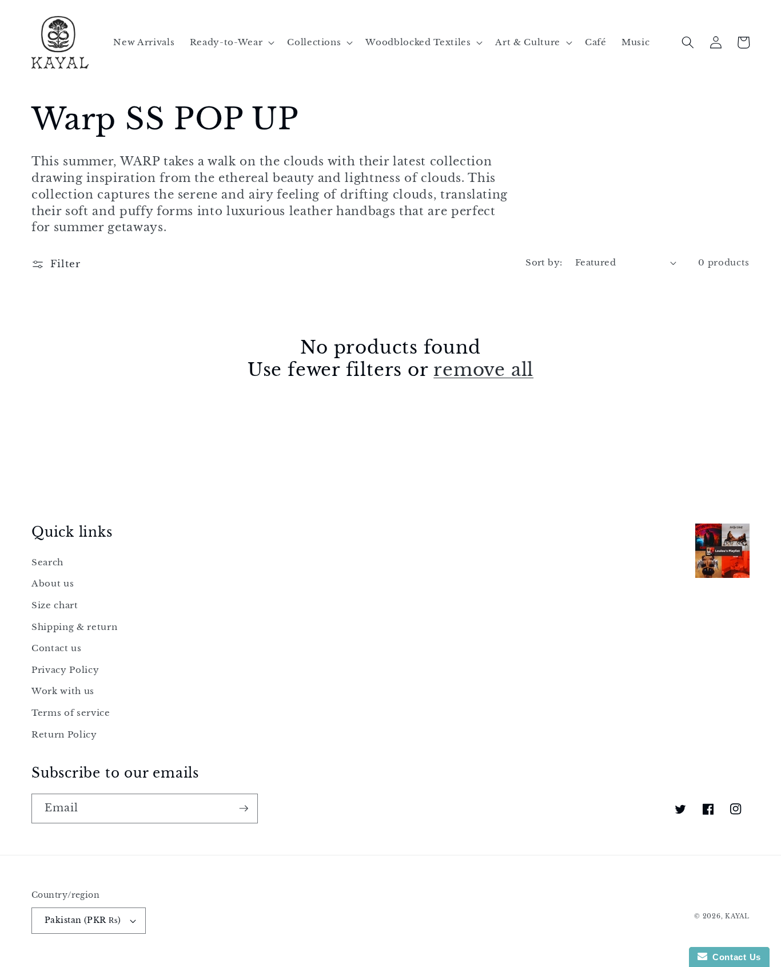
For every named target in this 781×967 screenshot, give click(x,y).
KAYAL (737, 916)
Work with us (62, 690)
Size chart (54, 605)
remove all (483, 370)
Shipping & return (74, 626)
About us (52, 583)
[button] (231, 42)
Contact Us (734, 957)
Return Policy (64, 734)
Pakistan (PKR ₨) (83, 920)
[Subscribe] (243, 808)
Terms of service (70, 712)
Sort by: (544, 262)
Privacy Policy (65, 669)
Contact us (56, 648)
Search (47, 562)
